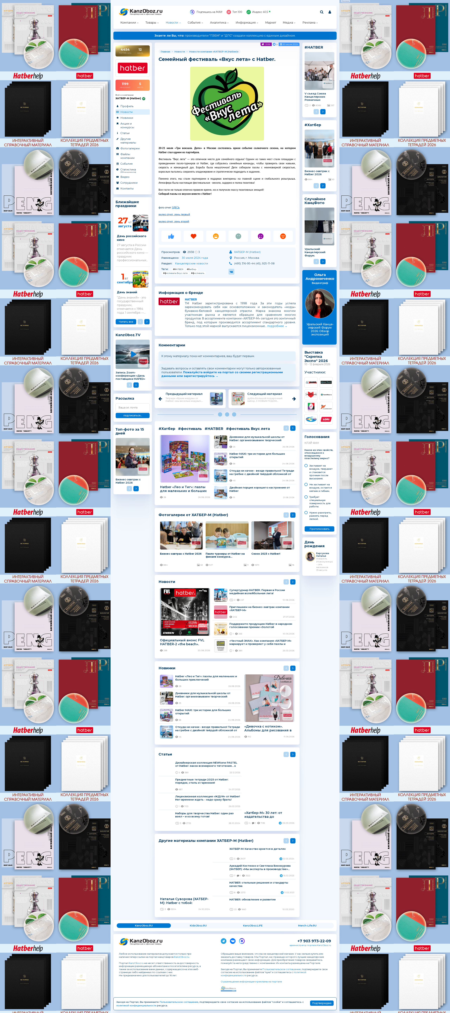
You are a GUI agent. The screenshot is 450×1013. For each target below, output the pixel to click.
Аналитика (218, 22)
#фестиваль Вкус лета (175, 273)
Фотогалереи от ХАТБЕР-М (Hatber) (193, 515)
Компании (128, 22)
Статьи (125, 133)
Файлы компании (127, 156)
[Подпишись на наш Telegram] (223, 940)
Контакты (127, 188)
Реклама (309, 22)
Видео (125, 177)
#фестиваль (197, 273)
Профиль (126, 106)
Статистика (128, 170)
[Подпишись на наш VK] (233, 940)
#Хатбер (191, 269)
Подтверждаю (322, 1003)
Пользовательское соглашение (281, 969)
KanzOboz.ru (181, 956)
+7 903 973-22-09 (314, 941)
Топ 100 (237, 12)
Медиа (288, 22)
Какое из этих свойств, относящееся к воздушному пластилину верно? (318, 454)
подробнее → (277, 326)
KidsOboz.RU (198, 925)
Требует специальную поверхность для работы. (319, 502)
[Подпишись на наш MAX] (242, 940)
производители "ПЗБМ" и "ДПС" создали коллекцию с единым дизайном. (225, 35)
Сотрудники (128, 182)
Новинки (126, 117)
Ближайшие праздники (127, 204)
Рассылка (124, 398)
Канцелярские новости (191, 263)
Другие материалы (128, 140)
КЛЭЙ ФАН (311, 442)
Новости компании (200, 51)
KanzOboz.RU (144, 925)
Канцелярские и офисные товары (145, 14)
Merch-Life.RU (307, 925)
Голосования (317, 437)
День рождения (314, 544)
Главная (165, 51)
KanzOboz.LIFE (253, 925)
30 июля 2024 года (195, 257)
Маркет (270, 22)
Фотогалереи (130, 148)
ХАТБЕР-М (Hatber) (225, 51)
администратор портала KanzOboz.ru (310, 945)
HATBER (191, 299)
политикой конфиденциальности (136, 1005)
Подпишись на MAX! (209, 12)
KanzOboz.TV (127, 335)
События (194, 22)
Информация (246, 22)
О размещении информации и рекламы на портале (251, 981)
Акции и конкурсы (127, 125)
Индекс (260, 12)
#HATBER (178, 269)
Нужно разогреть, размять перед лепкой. (320, 515)
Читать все (126, 321)
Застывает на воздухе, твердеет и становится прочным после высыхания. (321, 472)
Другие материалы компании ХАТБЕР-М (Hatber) (206, 841)
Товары (151, 22)
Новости (172, 22)
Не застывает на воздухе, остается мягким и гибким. (320, 487)
